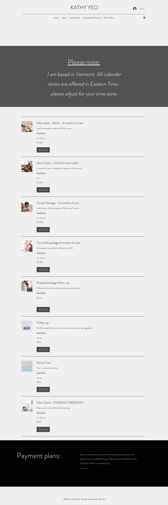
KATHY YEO (84, 7)
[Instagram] (144, 17)
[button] (75, 18)
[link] (91, 123)
